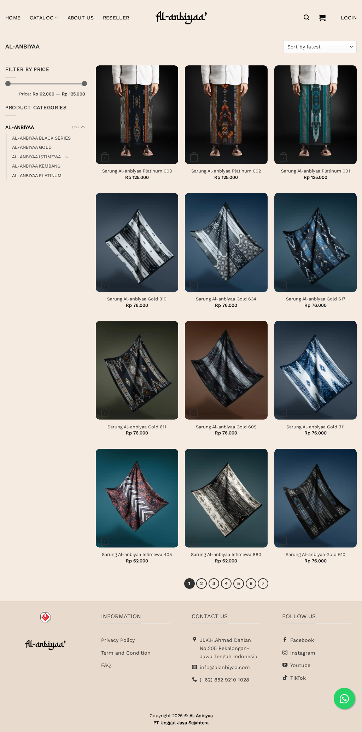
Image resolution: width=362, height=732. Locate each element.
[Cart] (322, 17)
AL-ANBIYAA (19, 127)
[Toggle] (82, 127)
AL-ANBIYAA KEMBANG (36, 166)
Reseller (116, 18)
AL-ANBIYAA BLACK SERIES (41, 137)
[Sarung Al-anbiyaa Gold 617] (315, 242)
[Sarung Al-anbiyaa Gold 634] (226, 242)
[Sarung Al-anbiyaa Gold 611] (137, 370)
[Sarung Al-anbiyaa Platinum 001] (315, 114)
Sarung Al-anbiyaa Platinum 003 (137, 171)
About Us (81, 18)
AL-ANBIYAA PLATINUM (37, 175)
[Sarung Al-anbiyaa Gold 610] (315, 498)
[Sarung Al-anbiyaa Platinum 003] (137, 114)
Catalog (41, 18)
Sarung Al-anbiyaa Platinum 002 (226, 171)
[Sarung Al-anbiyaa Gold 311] (315, 370)
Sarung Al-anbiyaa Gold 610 (315, 554)
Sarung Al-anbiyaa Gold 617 (315, 298)
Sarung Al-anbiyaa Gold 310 (137, 298)
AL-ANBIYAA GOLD (32, 147)
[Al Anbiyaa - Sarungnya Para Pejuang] (181, 18)
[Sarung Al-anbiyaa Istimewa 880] (226, 498)
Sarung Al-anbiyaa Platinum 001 (315, 171)
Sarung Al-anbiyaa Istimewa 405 (137, 554)
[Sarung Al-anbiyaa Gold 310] (137, 242)
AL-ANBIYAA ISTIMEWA (36, 156)
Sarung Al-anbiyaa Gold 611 (136, 426)
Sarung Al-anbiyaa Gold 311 (315, 426)
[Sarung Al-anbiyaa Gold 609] (226, 370)
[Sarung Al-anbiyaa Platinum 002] (226, 114)
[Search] (306, 17)
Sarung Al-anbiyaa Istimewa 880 (226, 554)
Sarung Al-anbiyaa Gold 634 (226, 298)
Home (13, 18)
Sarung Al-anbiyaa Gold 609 (226, 426)
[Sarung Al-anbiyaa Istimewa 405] (137, 498)
